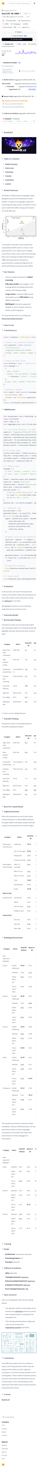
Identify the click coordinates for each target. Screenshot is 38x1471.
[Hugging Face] (3, 1464)
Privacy (4, 1429)
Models (4, 1445)
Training (8, 176)
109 (19, 89)
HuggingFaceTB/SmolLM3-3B (27, 86)
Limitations (9, 180)
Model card (9, 44)
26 (30, 13)
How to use (9, 168)
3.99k (27, 17)
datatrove (31, 1281)
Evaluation (9, 172)
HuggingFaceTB (10, 10)
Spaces (4, 1452)
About (4, 1432)
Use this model (17, 39)
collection (19, 1311)
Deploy (19, 32)
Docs (3, 1458)
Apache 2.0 (6, 1399)
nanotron (24, 1277)
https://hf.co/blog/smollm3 (12, 318)
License (8, 184)
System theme (9, 1417)
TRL (26, 1289)
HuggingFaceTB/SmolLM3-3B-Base (25, 83)
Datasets (5, 1449)
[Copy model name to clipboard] (20, 13)
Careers (4, 1435)
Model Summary (11, 164)
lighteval (8, 601)
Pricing (4, 1455)
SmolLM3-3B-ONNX (10, 13)
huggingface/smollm (13, 1327)
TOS (3, 1425)
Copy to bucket (19, 36)
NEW (19, 62)
